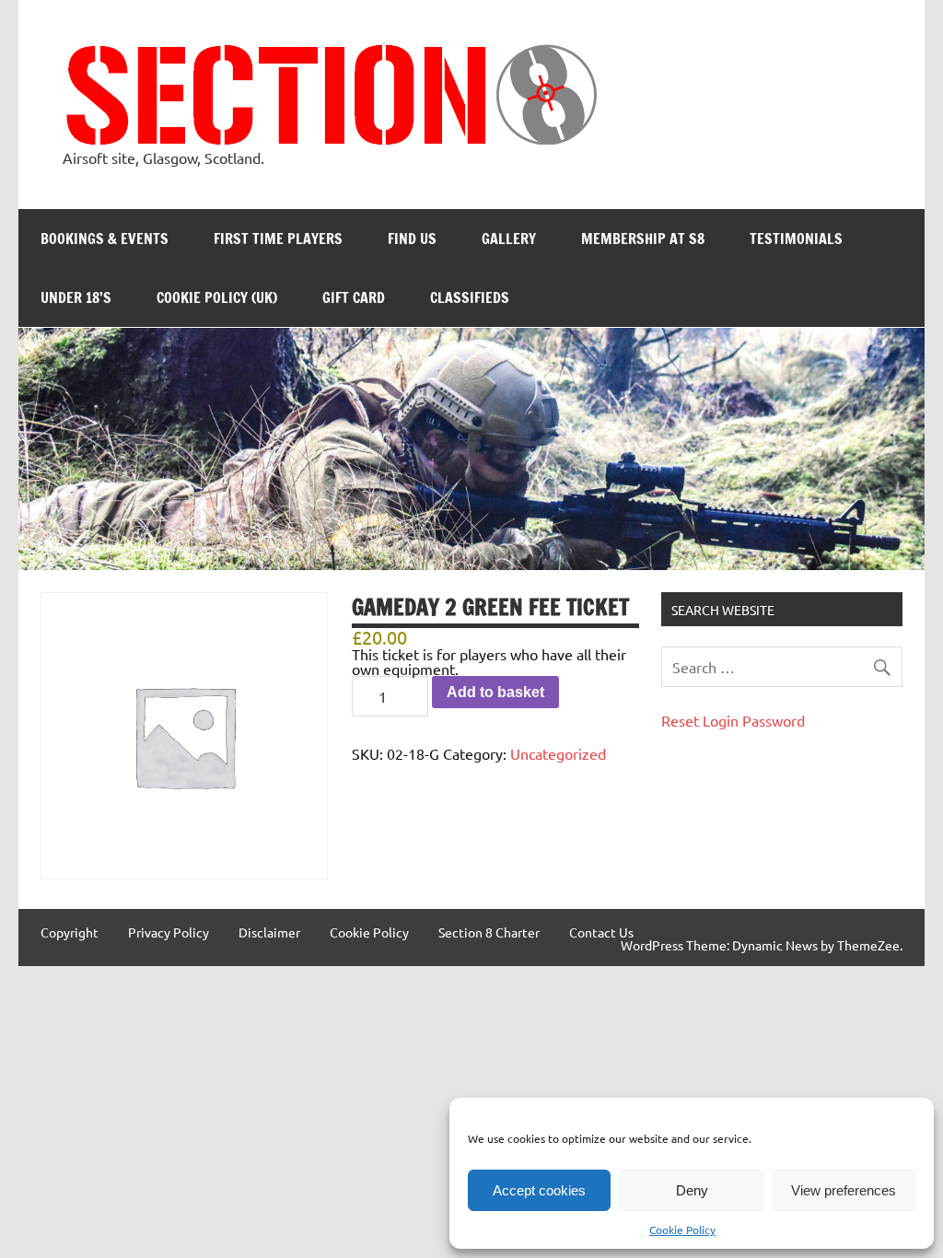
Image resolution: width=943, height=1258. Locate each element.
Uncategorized (558, 753)
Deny (692, 1190)
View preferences (843, 1190)
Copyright (70, 932)
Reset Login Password (733, 720)
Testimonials (796, 238)
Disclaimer (269, 932)
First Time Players (278, 238)
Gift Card (353, 297)
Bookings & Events (105, 238)
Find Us (412, 238)
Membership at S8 (642, 238)
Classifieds (469, 297)
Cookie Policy (682, 1229)
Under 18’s (76, 297)
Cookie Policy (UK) (217, 297)
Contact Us (601, 932)
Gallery (509, 238)
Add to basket (495, 692)
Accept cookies (539, 1190)
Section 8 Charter (489, 932)
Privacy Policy (168, 932)
